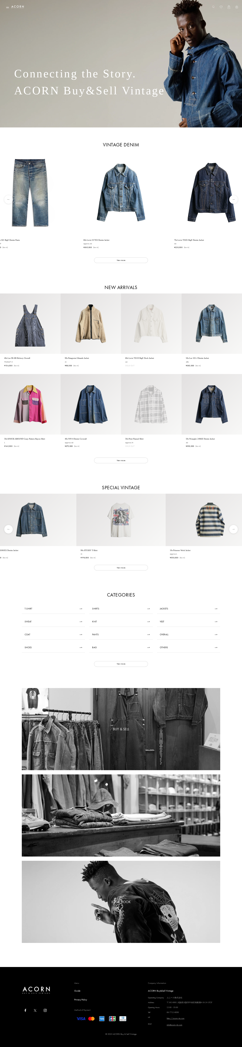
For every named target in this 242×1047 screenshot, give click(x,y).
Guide (77, 990)
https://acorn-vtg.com (175, 1018)
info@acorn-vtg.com (174, 1025)
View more (121, 260)
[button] (6, 199)
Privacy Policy (80, 999)
